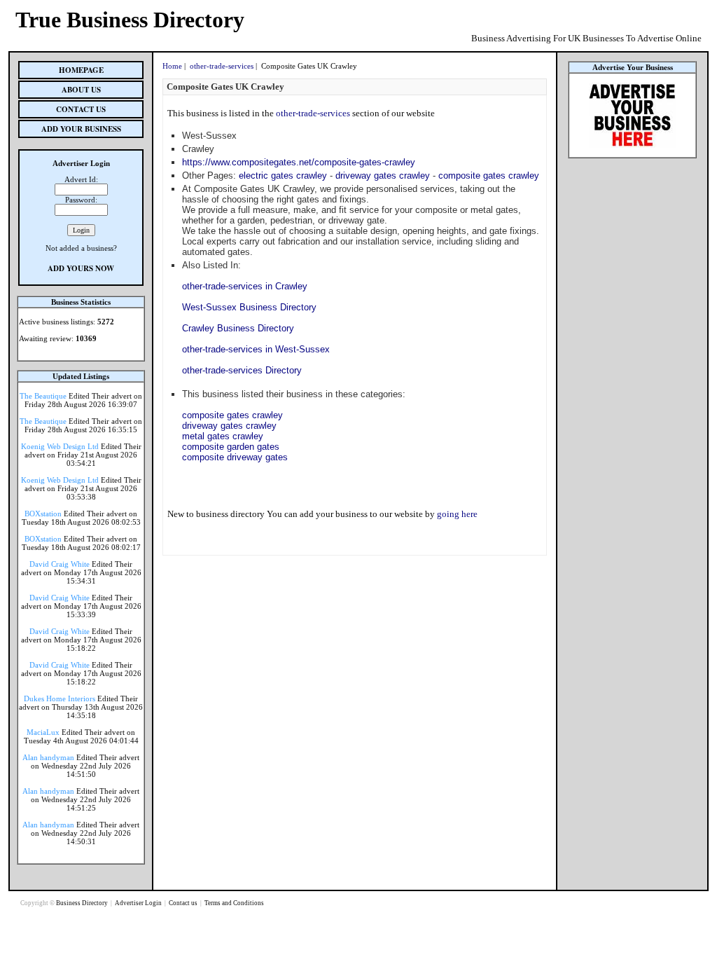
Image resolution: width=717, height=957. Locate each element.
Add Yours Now (81, 268)
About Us (81, 89)
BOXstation (43, 513)
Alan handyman (48, 757)
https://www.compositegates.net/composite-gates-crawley (298, 162)
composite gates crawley (488, 175)
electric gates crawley (283, 175)
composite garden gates (230, 446)
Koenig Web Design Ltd (60, 446)
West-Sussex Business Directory (249, 307)
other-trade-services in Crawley (244, 286)
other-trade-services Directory (242, 370)
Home (172, 66)
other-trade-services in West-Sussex (256, 349)
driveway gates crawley (382, 175)
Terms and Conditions (234, 903)
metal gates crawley (222, 436)
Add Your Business (81, 129)
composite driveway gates (235, 457)
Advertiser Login (139, 903)
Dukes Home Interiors (59, 698)
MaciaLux (43, 732)
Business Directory (82, 903)
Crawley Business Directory (238, 328)
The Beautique (43, 396)
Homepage (81, 70)
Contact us (184, 903)
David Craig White (59, 564)
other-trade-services (221, 66)
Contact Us (81, 109)
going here (457, 514)
